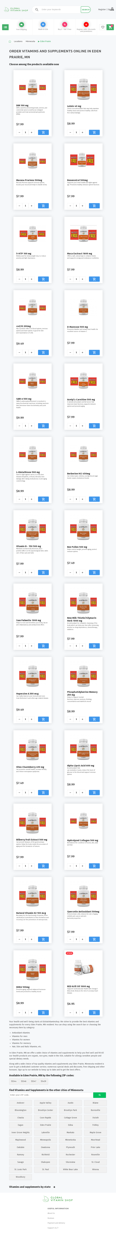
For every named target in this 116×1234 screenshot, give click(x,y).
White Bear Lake (70, 1169)
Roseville (95, 1154)
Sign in (111, 9)
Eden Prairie (45, 41)
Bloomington (20, 1110)
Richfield (46, 1154)
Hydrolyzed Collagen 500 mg (82, 840)
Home (9, 41)
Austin (70, 1103)
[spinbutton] (25, 132)
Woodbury (20, 1177)
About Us (51, 1213)
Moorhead (95, 1140)
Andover (20, 1103)
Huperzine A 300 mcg (27, 693)
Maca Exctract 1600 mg (79, 253)
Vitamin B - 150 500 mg (28, 546)
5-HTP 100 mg (23, 253)
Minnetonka (70, 1140)
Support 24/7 (53, 1228)
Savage (20, 1162)
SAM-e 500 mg (23, 399)
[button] (32, 132)
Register (102, 9)
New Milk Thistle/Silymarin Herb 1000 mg (81, 619)
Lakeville (45, 1132)
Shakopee (45, 1162)
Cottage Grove (70, 1117)
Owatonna (45, 1147)
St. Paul (45, 1169)
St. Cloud (96, 1162)
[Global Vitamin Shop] (16, 9)
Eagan (20, 1125)
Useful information (58, 1208)
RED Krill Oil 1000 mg (78, 986)
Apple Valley (45, 1103)
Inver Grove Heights (20, 1132)
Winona (95, 1169)
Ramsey (20, 1154)
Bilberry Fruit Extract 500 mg (31, 839)
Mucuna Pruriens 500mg (29, 180)
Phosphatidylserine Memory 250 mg (82, 693)
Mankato (70, 1132)
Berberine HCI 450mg (78, 473)
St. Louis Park (20, 1169)
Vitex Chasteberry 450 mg (30, 767)
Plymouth (70, 1147)
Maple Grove (95, 1132)
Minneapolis (45, 1140)
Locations (18, 41)
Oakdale (20, 1147)
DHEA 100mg (23, 987)
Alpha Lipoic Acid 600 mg (80, 765)
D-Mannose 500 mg (77, 327)
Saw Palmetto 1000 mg (28, 620)
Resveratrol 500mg (77, 180)
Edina (70, 1125)
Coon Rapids (45, 1117)
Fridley (95, 1125)
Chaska (20, 1117)
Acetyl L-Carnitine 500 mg (81, 399)
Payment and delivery (56, 1223)
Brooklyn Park (70, 1110)
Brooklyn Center (45, 1110)
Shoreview (70, 1162)
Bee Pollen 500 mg (77, 547)
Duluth (96, 1117)
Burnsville (95, 1110)
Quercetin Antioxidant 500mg (83, 911)
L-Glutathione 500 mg (28, 472)
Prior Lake (95, 1147)
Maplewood (20, 1140)
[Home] (58, 1199)
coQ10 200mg (23, 326)
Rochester (70, 1154)
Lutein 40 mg (74, 106)
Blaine (95, 1103)
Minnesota (30, 41)
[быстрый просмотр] (32, 86)
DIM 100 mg (22, 105)
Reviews (51, 1218)
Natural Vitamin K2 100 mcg (31, 913)
